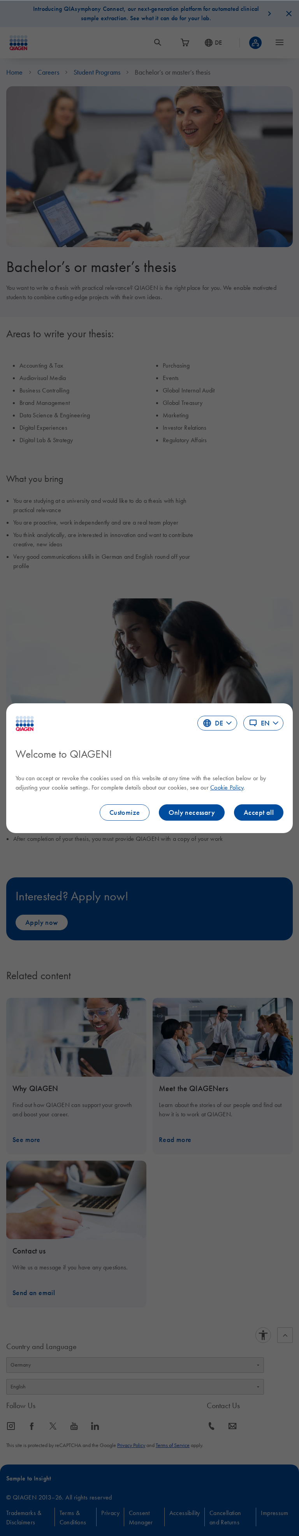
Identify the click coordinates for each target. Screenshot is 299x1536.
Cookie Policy (226, 787)
